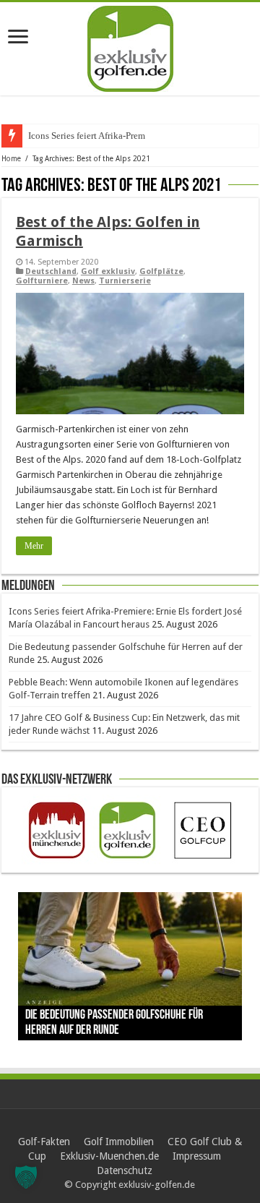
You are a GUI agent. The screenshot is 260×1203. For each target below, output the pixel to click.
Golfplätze (161, 271)
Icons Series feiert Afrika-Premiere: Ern (103, 135)
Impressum (197, 1156)
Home (11, 159)
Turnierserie (125, 281)
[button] (26, 1177)
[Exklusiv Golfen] (130, 46)
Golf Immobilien (119, 1141)
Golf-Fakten (44, 1141)
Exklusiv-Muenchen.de (109, 1156)
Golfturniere (42, 281)
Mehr (34, 546)
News (83, 281)
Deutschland (51, 271)
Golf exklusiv (108, 271)
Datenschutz (124, 1170)
